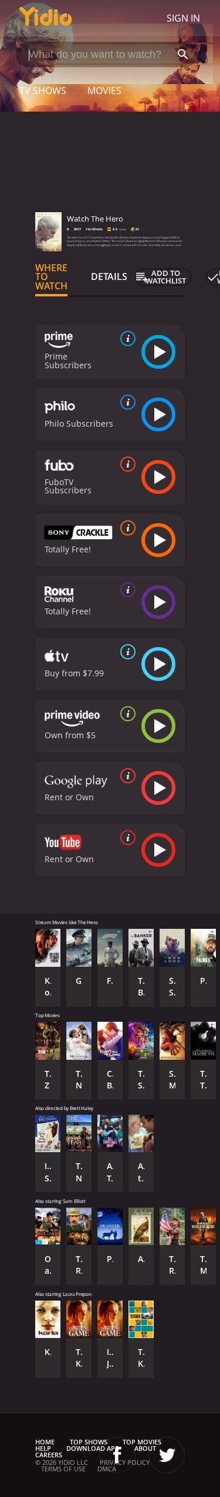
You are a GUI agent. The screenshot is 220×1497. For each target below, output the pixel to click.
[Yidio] (46, 18)
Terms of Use (63, 1468)
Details (109, 276)
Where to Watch (51, 277)
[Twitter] (166, 1455)
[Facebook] (117, 1455)
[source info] (126, 338)
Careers (48, 1454)
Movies (104, 90)
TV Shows (42, 90)
